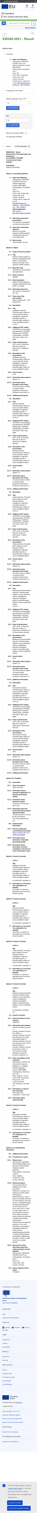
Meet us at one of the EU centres (12, 1422)
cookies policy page (15, 1488)
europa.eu (18, 1402)
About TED (5, 1356)
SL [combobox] (8, 103)
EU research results (8, 1377)
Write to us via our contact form (12, 1418)
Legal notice (6, 1339)
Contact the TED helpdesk (10, 1318)
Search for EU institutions (10, 1432)
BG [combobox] (8, 120)
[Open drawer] (5, 35)
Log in (27, 7)
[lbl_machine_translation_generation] (26, 133)
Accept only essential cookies (18, 1508)
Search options (30, 27)
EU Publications (7, 1384)
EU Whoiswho (6, 1381)
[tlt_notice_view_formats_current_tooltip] (29, 146)
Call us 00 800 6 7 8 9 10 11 (11, 1411)
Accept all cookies (14, 1503)
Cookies (4, 1343)
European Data (7, 1373)
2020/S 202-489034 (19, 835)
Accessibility (6, 1347)
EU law (4, 1370)
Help (3, 1314)
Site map (5, 1360)
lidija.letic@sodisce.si (23, 83)
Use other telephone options (11, 1415)
